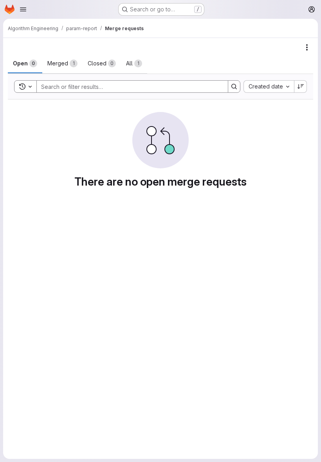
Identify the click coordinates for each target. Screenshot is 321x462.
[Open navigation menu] (23, 9)
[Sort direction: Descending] (300, 86)
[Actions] (307, 47)
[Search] (234, 86)
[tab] (25, 63)
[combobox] (268, 86)
